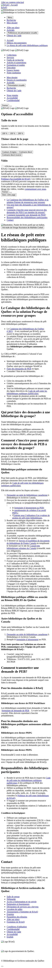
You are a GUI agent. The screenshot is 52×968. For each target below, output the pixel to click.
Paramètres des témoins (17, 917)
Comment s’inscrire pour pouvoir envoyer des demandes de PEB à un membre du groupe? (27, 211)
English (10, 937)
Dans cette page (8, 195)
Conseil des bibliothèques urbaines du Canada (23, 547)
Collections (12, 55)
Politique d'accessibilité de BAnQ (16, 179)
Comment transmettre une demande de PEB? (26, 215)
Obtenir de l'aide (14, 932)
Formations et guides (16, 65)
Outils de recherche (15, 60)
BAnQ (4, 7)
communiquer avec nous (35, 189)
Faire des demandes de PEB (19, 369)
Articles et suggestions (16, 62)
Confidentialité (13, 100)
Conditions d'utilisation (17, 927)
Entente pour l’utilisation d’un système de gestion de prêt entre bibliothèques (31, 516)
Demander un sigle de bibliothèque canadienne (27, 495)
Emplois (10, 914)
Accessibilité (12, 98)
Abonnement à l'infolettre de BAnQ (22, 912)
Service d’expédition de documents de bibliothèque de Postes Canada (28, 542)
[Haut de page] (2, 966)
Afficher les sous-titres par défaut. (19, 166)
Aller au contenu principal (12, 2)
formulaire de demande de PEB (15, 710)
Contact (10, 220)
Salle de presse (13, 896)
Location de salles (14, 909)
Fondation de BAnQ (16, 922)
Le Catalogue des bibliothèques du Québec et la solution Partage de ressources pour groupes (27, 201)
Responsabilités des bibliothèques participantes (27, 217)
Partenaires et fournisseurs (18, 904)
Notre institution (14, 72)
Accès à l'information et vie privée (21, 901)
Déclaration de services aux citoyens (22, 907)
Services (10, 57)
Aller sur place (13, 919)
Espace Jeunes (13, 70)
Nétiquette (11, 899)
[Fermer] (11, 106)
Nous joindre (12, 95)
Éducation (11, 67)
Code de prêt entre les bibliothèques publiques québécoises (27, 392)
